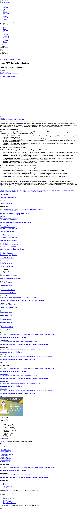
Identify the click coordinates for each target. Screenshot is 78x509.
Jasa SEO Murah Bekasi (9, 190)
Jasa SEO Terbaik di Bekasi (23, 190)
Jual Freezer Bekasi (6, 285)
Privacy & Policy (7, 486)
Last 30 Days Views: (8, 430)
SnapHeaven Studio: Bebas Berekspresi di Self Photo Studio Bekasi (22, 300)
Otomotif (5, 17)
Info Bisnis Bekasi (6, 458)
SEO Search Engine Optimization (12, 59)
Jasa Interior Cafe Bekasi (8, 293)
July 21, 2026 (3, 216)
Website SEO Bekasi (40, 191)
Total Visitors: (7, 433)
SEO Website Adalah (29, 191)
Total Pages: (6, 436)
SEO (4, 10)
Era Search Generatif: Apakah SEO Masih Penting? (16, 222)
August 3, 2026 (4, 381)
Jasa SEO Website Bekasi (8, 240)
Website (5, 9)
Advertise (5, 485)
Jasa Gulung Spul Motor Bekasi (10, 278)
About (4, 483)
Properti (5, 19)
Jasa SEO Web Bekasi (7, 231)
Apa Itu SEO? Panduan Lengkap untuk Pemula (14, 214)
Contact (5, 487)
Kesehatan (6, 15)
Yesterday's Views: (8, 426)
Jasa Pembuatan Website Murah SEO (12, 249)
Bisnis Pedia (4, 457)
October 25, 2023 (4, 234)
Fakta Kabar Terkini (6, 453)
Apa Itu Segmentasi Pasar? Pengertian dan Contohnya (17, 359)
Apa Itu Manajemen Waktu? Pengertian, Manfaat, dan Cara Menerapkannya (24, 344)
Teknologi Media (5, 461)
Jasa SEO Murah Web (7, 258)
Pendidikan (6, 13)
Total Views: (6, 431)
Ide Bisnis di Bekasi (6, 322)
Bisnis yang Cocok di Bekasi (9, 308)
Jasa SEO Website (35, 190)
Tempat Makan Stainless (9, 503)
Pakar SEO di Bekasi (18, 191)
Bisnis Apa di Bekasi (6, 315)
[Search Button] (13, 22)
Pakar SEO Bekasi (8, 191)
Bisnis (4, 6)
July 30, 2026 (3, 396)
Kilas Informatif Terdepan (7, 451)
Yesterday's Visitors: (8, 427)
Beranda (5, 5)
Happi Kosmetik (7, 501)
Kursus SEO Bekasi (59, 190)
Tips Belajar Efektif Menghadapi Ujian (12, 352)
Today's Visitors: (7, 424)
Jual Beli (5, 7)
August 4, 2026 (4, 374)
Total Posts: (6, 434)
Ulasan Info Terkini (6, 455)
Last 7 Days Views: (8, 429)
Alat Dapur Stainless (8, 498)
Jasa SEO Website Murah (47, 190)
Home (1, 59)
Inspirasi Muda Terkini (7, 454)
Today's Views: (7, 423)
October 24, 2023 (4, 72)
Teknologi (5, 12)
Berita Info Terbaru (6, 450)
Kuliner (5, 16)
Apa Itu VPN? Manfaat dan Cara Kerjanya (13, 337)
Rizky (3, 70)
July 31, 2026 (3, 389)
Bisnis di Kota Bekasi (6, 330)
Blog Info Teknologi (6, 460)
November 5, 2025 (5, 225)
